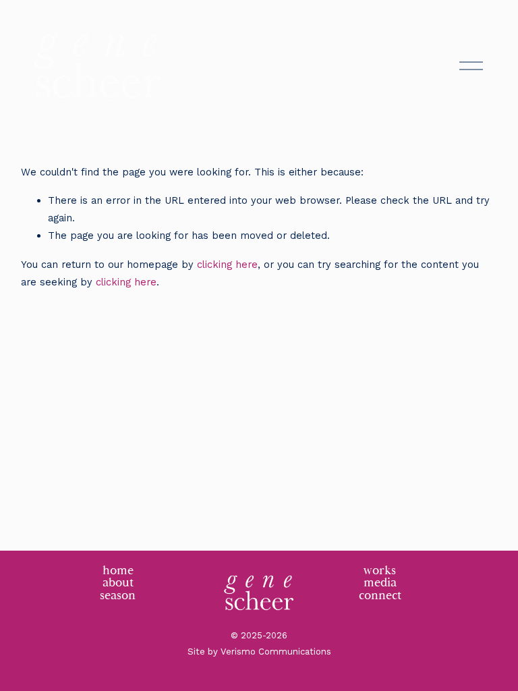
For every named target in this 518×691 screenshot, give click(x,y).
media (380, 583)
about (118, 583)
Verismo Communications (276, 651)
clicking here (227, 264)
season (118, 596)
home (118, 571)
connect (380, 596)
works (380, 571)
